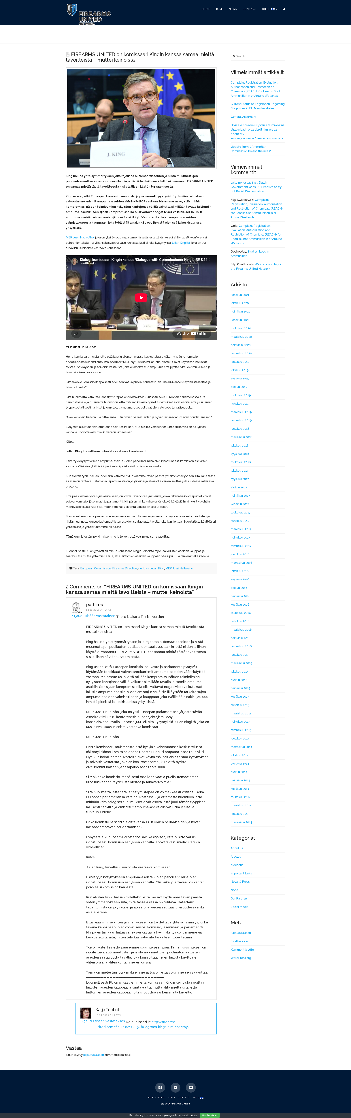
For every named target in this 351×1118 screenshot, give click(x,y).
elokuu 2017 (239, 487)
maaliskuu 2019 (241, 412)
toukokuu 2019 (241, 395)
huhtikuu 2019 (240, 403)
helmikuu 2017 (240, 537)
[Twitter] (175, 1088)
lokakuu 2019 (240, 370)
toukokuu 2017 (241, 512)
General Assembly (243, 116)
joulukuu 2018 (240, 428)
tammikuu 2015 (241, 730)
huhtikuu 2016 (240, 621)
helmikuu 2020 (241, 345)
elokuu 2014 (239, 772)
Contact (184, 1097)
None (234, 890)
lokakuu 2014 (240, 755)
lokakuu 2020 (240, 303)
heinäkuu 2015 (240, 688)
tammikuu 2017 (241, 546)
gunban (143, 568)
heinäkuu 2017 (240, 495)
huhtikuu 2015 (240, 705)
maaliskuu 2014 (241, 805)
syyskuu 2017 (240, 479)
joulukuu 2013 (240, 814)
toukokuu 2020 (241, 328)
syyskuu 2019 (240, 378)
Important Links (241, 873)
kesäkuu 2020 (240, 320)
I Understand (210, 1115)
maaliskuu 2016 (241, 629)
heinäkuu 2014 (240, 780)
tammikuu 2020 (241, 353)
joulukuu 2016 (240, 554)
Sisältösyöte (239, 941)
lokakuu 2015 (239, 671)
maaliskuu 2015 (241, 713)
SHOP (151, 1097)
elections (237, 865)
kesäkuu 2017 (240, 504)
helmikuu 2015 (240, 721)
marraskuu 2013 (241, 822)
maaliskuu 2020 (241, 336)
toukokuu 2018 (241, 462)
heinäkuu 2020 (240, 311)
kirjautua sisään (93, 1055)
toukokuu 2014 (241, 797)
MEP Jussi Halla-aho (179, 568)
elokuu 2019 (239, 387)
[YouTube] (191, 1088)
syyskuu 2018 (240, 454)
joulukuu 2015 (240, 654)
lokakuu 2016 (240, 571)
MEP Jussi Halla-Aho (80, 237)
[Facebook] (160, 1088)
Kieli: (196, 1097)
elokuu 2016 (239, 588)
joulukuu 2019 (240, 362)
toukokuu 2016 (241, 613)
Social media (239, 907)
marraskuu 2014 (241, 747)
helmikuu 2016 (240, 638)
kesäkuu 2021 (240, 295)
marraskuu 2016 (241, 562)
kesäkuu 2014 (240, 788)
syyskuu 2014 (240, 763)
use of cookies (189, 1115)
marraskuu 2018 (241, 437)
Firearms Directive (124, 568)
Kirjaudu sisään (241, 933)
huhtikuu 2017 (240, 521)
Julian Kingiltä (181, 242)
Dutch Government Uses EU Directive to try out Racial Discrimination (256, 187)
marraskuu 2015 (241, 663)
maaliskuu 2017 (241, 529)
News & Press (240, 881)
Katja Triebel (107, 1009)
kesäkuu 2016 (240, 604)
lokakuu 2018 (240, 445)
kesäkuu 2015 (240, 696)
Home (160, 1097)
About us (237, 848)
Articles (236, 856)
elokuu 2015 (239, 680)
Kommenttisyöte (242, 949)
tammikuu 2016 (241, 646)
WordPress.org (241, 958)
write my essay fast (244, 182)
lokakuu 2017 (239, 470)
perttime (94, 604)
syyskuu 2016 (240, 579)
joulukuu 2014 (240, 738)
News (171, 1097)
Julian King (157, 568)
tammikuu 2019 (241, 420)
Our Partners (239, 898)
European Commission (95, 568)
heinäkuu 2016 (240, 596)
